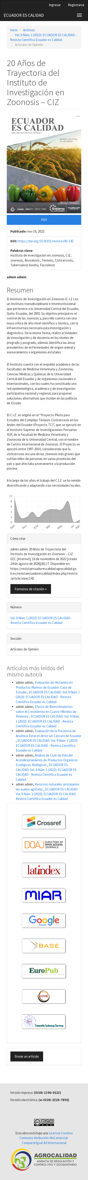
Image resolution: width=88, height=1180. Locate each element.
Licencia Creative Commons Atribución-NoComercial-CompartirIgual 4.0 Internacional (46, 1138)
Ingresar (55, 5)
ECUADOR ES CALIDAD (24, 15)
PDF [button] (44, 220)
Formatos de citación (30, 589)
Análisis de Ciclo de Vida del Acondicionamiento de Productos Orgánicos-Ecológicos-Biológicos (47, 760)
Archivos (29, 30)
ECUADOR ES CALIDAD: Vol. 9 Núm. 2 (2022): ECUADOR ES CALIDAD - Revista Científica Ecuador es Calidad (47, 794)
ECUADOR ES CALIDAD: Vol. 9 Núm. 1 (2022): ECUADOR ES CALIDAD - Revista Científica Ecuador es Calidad (48, 697)
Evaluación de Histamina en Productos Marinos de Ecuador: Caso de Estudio (44, 687)
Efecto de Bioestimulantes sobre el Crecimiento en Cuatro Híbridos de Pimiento (46, 711)
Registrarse (76, 5)
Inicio (14, 30)
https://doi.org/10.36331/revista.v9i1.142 (45, 241)
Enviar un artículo (27, 1056)
